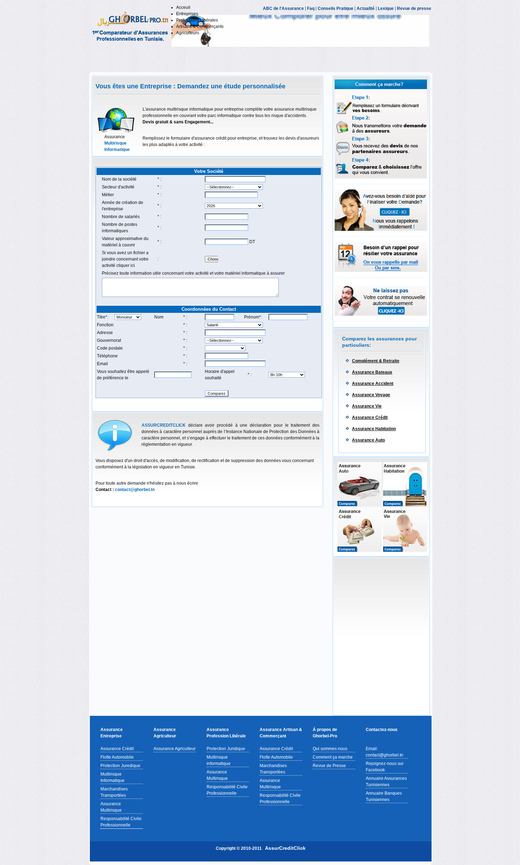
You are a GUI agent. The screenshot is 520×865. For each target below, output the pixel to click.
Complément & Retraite (375, 360)
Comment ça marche (333, 757)
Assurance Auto (368, 440)
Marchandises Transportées (114, 792)
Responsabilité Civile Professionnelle (120, 822)
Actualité (366, 8)
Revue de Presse (329, 765)
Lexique (386, 8)
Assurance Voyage (371, 394)
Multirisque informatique (219, 760)
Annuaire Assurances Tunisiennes (386, 781)
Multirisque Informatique (112, 777)
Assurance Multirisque (111, 807)
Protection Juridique (226, 748)
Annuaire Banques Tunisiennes (384, 796)
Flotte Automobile (117, 757)
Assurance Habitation (374, 428)
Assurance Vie (367, 406)
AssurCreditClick (285, 848)
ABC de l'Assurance (283, 8)
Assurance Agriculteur (175, 748)
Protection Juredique (120, 765)
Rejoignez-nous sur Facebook (385, 766)
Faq (310, 8)
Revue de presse (414, 8)
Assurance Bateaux (372, 372)
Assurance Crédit (370, 417)
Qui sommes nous (330, 748)
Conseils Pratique (335, 8)
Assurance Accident (372, 383)
